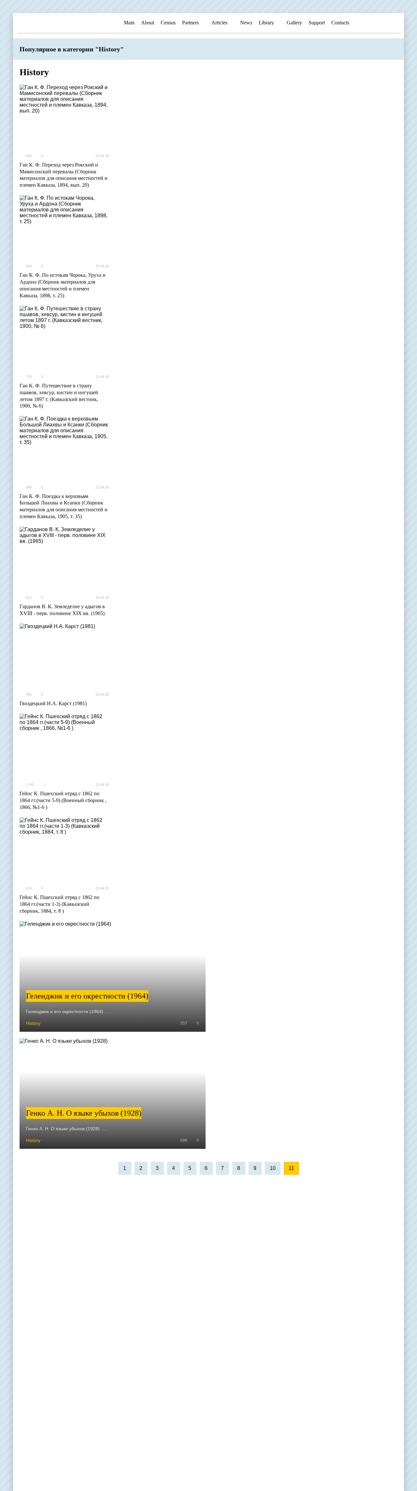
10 (273, 1168)
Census (168, 22)
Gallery (294, 22)
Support (317, 22)
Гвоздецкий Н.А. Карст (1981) (53, 703)
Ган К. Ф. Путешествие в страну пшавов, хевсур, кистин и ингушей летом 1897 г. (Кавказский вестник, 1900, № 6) (59, 396)
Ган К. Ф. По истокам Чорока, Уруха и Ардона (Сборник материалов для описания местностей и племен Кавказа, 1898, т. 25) (63, 285)
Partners (190, 22)
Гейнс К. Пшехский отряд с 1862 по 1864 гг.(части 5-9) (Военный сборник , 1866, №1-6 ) (63, 800)
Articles (219, 22)
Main (129, 22)
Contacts (340, 22)
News (246, 22)
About (147, 22)
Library (266, 22)
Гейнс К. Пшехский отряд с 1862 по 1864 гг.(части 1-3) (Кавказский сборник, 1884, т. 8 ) (59, 904)
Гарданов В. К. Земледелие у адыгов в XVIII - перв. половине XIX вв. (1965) (62, 610)
